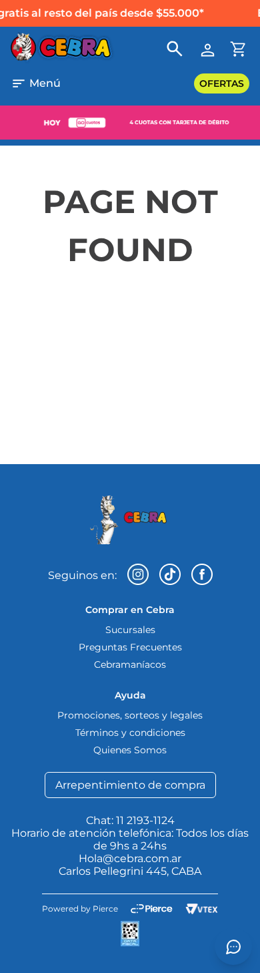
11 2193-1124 (145, 820)
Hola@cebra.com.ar (130, 858)
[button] (36, 83)
